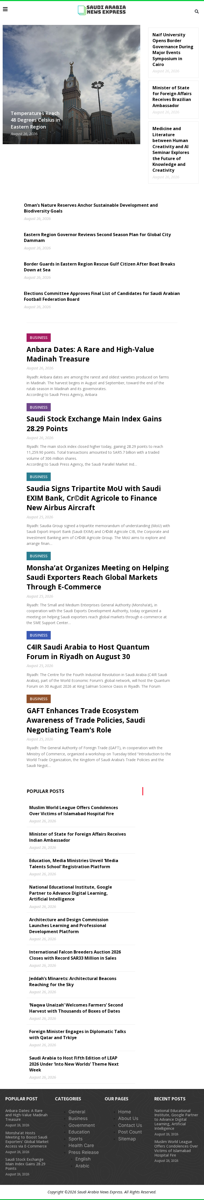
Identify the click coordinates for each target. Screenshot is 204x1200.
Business (78, 1118)
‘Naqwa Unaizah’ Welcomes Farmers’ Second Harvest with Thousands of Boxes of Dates (76, 1008)
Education (79, 1132)
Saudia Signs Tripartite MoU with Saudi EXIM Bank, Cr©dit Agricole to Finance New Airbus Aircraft (94, 498)
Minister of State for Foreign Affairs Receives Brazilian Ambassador (172, 96)
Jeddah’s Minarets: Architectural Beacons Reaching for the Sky (72, 981)
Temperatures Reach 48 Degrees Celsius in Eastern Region (35, 120)
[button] (197, 12)
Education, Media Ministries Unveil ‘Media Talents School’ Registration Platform (73, 863)
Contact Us (130, 1125)
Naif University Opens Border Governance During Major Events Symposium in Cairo (172, 49)
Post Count (130, 1132)
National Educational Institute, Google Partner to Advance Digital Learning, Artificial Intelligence (70, 893)
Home (124, 1111)
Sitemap (127, 1138)
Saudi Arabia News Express (99, 1191)
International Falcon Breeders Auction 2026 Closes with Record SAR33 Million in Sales (75, 955)
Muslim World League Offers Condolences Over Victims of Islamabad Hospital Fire (73, 810)
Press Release (84, 1152)
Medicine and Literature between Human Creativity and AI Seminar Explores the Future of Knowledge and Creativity (170, 149)
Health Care (81, 1145)
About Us (128, 1118)
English (83, 1159)
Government (82, 1125)
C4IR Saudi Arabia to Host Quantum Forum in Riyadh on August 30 (88, 651)
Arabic (82, 1165)
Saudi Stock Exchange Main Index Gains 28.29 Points (25, 1164)
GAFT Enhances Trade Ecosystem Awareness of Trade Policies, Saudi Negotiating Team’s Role (86, 720)
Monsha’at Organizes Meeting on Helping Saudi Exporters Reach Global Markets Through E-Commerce (98, 577)
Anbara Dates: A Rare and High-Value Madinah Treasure (26, 1115)
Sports (76, 1138)
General (77, 1111)
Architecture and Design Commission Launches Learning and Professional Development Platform (68, 925)
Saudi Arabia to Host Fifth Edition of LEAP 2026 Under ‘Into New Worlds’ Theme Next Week (74, 1064)
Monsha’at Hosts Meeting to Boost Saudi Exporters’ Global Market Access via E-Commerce (27, 1139)
